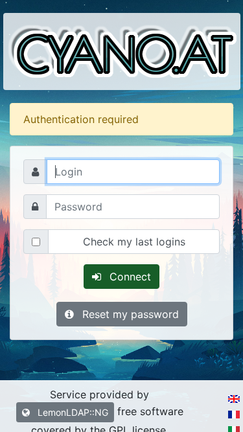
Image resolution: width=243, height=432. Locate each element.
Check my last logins (134, 241)
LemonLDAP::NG (71, 412)
